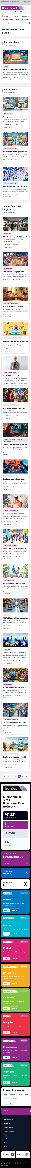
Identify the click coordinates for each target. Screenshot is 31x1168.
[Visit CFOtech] (11, 893)
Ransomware (25, 19)
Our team (6, 1143)
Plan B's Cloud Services (7, 1164)
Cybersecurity (25, 16)
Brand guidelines (8, 1119)
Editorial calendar (9, 1127)
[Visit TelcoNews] (11, 1065)
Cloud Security (15, 16)
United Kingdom (8, 1103)
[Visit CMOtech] (11, 942)
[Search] (23, 23)
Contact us (7, 1123)
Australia (12, 1094)
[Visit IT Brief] (11, 1016)
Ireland (6, 1098)
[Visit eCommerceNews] (11, 991)
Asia (5, 1094)
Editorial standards (9, 1131)
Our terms (6, 1147)
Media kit (14, 910)
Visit (5, 910)
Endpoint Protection (7, 19)
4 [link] (19, 776)
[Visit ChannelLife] (11, 918)
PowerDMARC (5, 1165)
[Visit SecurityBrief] (11, 1040)
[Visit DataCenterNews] (11, 966)
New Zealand (14, 1098)
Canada (20, 1094)
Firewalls (17, 19)
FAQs (5, 1135)
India (26, 1094)
